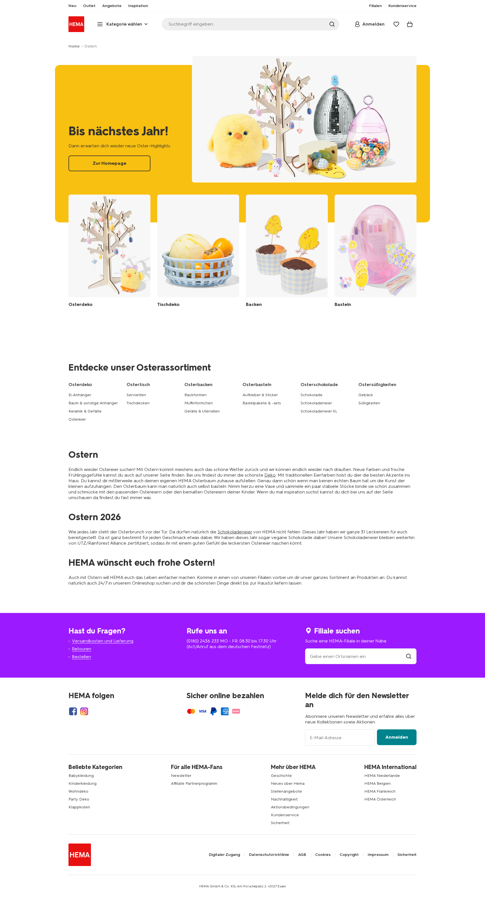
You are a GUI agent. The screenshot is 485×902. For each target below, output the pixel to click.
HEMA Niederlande (382, 775)
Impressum (378, 855)
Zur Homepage (242, 143)
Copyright (349, 855)
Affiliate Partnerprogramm (194, 783)
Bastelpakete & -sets (261, 403)
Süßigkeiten (369, 403)
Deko (270, 475)
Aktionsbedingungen (290, 807)
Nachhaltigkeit (284, 799)
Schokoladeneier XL (319, 411)
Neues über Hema (288, 783)
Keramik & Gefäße (85, 411)
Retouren (81, 648)
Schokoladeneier (316, 403)
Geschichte (281, 775)
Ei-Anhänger (79, 395)
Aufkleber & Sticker (260, 395)
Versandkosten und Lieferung (102, 641)
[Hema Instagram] (84, 711)
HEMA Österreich (380, 799)
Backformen (195, 395)
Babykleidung (81, 775)
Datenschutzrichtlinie (269, 855)
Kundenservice (285, 815)
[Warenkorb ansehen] (410, 24)
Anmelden (396, 737)
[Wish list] (396, 24)
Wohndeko (78, 791)
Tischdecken (138, 403)
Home (74, 46)
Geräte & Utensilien (202, 411)
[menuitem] (72, 6)
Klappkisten (79, 807)
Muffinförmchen (198, 403)
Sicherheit (280, 822)
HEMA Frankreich (379, 791)
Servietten (136, 395)
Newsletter (181, 775)
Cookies (323, 855)
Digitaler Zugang (224, 855)
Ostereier (77, 419)
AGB (302, 855)
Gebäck (365, 395)
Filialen (375, 6)
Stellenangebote (286, 791)
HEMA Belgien (377, 783)
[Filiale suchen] (408, 656)
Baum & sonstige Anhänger (93, 403)
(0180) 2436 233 (203, 641)
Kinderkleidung (82, 783)
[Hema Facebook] (73, 711)
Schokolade (311, 395)
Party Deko (78, 799)
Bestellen (81, 656)
